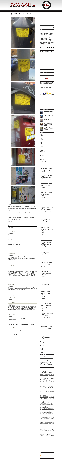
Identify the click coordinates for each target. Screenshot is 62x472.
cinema (43, 386)
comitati (53, 386)
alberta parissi (48, 374)
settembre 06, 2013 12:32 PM (11, 284)
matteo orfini (52, 407)
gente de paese (41, 396)
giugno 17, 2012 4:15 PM (11, 236)
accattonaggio (50, 372)
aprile (42, 342)
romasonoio (44, 423)
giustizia (47, 397)
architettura (52, 378)
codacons (45, 386)
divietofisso (44, 391)
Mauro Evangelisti (46, 408)
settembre (42, 155)
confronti (41, 388)
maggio (42, 341)
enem (45, 392)
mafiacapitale (52, 404)
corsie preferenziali (51, 388)
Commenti (42, 455)
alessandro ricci (46, 375)
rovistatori (49, 423)
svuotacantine (46, 429)
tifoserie (49, 430)
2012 (41, 150)
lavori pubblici (42, 402)
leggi (47, 402)
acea (53, 372)
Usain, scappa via (43, 339)
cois (51, 386)
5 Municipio (51, 370)
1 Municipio (42, 368)
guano (40, 398)
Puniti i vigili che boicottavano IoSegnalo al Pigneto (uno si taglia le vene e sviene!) (48, 128)
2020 (41, 139)
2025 (41, 135)
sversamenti (41, 429)
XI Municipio (50, 435)
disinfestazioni (41, 391)
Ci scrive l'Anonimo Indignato (45, 252)
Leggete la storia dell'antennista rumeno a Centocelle (21, 13)
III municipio (51, 399)
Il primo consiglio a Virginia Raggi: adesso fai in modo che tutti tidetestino (48, 112)
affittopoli (45, 374)
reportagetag (41, 421)
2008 (41, 352)
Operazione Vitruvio (50, 413)
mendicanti (52, 408)
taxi (52, 429)
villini (46, 434)
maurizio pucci (41, 408)
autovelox (53, 380)
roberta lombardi (46, 422)
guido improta (43, 398)
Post (41, 454)
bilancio (46, 382)
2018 (41, 142)
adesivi (45, 373)
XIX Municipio (52, 436)
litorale (40, 403)
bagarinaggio (41, 381)
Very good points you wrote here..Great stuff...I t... (46, 358)
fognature (41, 394)
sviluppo (44, 429)
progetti (49, 418)
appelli (44, 378)
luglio (42, 158)
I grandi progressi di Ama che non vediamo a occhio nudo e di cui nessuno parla (48, 124)
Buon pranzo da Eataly (44, 218)
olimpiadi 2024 (52, 412)
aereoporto (52, 373)
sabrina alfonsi (52, 423)
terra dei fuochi (41, 430)
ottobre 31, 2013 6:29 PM (11, 302)
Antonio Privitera (11, 247)
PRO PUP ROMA (38, 10)
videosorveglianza (46, 433)
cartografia (41, 385)
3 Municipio (44, 370)
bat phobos (50, 381)
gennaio (42, 346)
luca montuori (50, 403)
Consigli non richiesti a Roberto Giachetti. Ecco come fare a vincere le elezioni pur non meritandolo (48, 120)
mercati (40, 409)
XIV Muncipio (48, 436)
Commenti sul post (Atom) (14, 334)
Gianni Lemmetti (45, 396)
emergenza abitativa (42, 392)
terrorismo (45, 430)
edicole (48, 391)
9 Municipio (52, 371)
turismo (52, 431)
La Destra (48, 401)
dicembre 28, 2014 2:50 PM (11, 327)
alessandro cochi (52, 374)
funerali (50, 395)
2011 (41, 348)
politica (49, 417)
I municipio (51, 398)
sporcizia (41, 427)
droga (46, 391)
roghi (42, 423)
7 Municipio (44, 371)
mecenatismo (49, 408)
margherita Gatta (52, 406)
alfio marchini (50, 375)
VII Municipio (17, 222)
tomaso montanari (52, 430)
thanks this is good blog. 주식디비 (44, 360)
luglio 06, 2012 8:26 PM (11, 265)
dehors (43, 390)
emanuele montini (52, 391)
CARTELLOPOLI (19, 10)
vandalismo (48, 432)
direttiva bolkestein (49, 390)
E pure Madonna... (43, 286)
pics (14, 222)
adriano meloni (49, 373)
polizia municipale (43, 418)
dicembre (42, 151)
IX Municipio (44, 401)
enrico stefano (48, 392)
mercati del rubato (44, 409)
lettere (49, 402)
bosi (49, 382)
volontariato (41, 435)
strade (43, 428)
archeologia (46, 378)
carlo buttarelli (49, 384)
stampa (48, 427)
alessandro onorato (42, 375)
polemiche (46, 417)
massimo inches (45, 407)
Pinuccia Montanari (49, 416)
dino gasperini (45, 390)
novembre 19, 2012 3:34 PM (11, 277)
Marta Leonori (41, 407)
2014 (41, 147)
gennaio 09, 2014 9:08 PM (11, 314)
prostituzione (52, 418)
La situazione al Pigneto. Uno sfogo (45, 185)
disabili (53, 390)
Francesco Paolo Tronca (43, 395)
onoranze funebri (45, 413)
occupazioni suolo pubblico (46, 412)
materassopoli (49, 407)
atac (46, 380)
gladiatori (50, 397)
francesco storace (47, 395)
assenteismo (52, 379)
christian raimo (52, 385)
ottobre (42, 154)
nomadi (49, 411)
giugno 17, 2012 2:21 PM (11, 231)
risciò (42, 422)
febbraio (42, 345)
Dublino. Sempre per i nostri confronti (46, 328)
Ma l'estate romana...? (44, 172)
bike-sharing (43, 382)
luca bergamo (46, 403)
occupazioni (41, 412)
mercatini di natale (49, 409)
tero (53, 429)
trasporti (48, 431)
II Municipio (47, 399)
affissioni (12, 222)
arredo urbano (43, 379)
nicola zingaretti (44, 411)
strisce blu (49, 428)
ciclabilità (41, 386)
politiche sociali (52, 417)
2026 (41, 134)
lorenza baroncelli (43, 403)
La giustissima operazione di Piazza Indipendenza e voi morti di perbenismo (48, 116)
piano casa (43, 416)
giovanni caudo (52, 396)
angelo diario (43, 377)
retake (44, 421)
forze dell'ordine (44, 394)
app (42, 378)
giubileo (41, 397)
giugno (42, 159)
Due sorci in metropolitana (44, 221)
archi (49, 378)
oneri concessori (41, 413)
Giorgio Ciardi (48, 396)
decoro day (41, 390)
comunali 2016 (46, 387)
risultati (44, 422)
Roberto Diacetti (50, 422)
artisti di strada (49, 379)
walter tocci (43, 435)
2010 (41, 349)
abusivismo (41, 372)
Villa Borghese (43, 434)
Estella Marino (52, 392)
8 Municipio (48, 371)
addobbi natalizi (42, 373)
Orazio (9, 227)
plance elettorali (43, 417)
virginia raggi (48, 434)
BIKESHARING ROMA (47, 10)
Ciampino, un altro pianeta (44, 336)
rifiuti (50, 421)
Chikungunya (49, 385)
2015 (41, 146)
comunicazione (52, 387)
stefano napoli (41, 428)
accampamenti (46, 372)
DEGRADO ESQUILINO (29, 10)
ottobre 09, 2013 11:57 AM (11, 297)
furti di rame (52, 395)
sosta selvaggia (47, 426)
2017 (41, 143)
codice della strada (49, 386)
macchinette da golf (47, 404)
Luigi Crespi (43, 404)
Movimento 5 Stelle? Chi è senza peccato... (47, 179)
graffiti (53, 397)
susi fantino (52, 428)
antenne (46, 377)
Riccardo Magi (47, 421)
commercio (41, 387)
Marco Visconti (47, 406)
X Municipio (46, 435)
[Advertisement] (46, 18)
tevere (46, 430)
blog (47, 382)
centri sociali (43, 385)
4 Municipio (48, 370)
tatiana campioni (50, 429)
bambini (43, 381)
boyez (53, 382)
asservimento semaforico (42, 380)
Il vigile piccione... (43, 266)
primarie (47, 418)
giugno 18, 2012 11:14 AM (11, 253)
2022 (41, 138)
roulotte (47, 423)
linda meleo (52, 402)
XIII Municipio (45, 436)
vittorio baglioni (52, 434)
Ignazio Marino (42, 399)
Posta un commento (22, 330)
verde (52, 432)
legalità (46, 402)
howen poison (46, 398)
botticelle (51, 382)
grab (51, 397)
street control (46, 428)
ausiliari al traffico (49, 380)
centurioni (46, 385)
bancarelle (46, 381)
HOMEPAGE (11, 10)
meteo (53, 409)
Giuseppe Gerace (44, 397)
